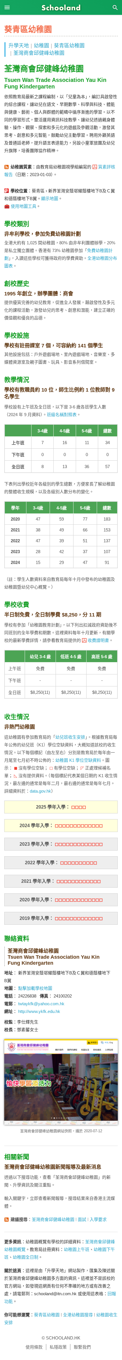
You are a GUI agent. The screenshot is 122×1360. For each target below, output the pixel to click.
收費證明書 (98, 640)
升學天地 (19, 46)
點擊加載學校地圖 (35, 988)
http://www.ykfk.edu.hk (39, 1011)
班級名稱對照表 (62, 414)
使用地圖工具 (23, 206)
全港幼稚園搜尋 (78, 1314)
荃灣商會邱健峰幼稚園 (38, 53)
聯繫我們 (82, 1347)
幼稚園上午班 (76, 1249)
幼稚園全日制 (25, 1257)
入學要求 (98, 1219)
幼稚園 (41, 46)
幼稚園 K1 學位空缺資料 (78, 760)
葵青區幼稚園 (69, 46)
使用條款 (34, 1347)
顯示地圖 (49, 198)
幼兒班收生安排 (70, 737)
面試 (82, 1219)
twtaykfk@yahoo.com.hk (41, 1003)
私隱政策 (58, 1347)
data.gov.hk (40, 791)
